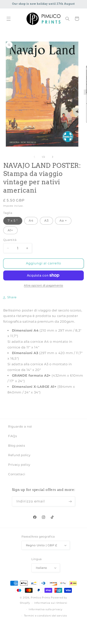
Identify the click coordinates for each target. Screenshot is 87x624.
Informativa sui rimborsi (50, 602)
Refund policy (19, 455)
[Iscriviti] (70, 501)
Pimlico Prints (40, 597)
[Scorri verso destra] (52, 157)
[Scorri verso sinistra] (34, 157)
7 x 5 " (13, 220)
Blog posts (16, 445)
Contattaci (16, 474)
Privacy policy (19, 465)
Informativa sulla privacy (45, 609)
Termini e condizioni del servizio (45, 615)
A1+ (10, 230)
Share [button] (12, 297)
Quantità (9, 239)
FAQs (12, 436)
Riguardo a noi (20, 426)
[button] (8, 18)
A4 (31, 220)
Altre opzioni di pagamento (43, 285)
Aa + (63, 220)
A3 (46, 220)
